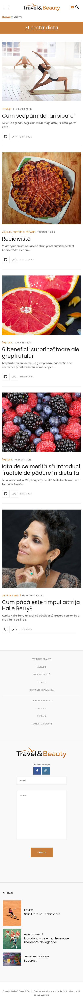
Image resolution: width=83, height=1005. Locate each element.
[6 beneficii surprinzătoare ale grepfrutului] (41, 305)
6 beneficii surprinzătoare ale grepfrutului (40, 352)
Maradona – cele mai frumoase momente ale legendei (46, 940)
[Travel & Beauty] (41, 7)
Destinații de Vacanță (41, 690)
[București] (13, 959)
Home (6, 17)
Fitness (6, 109)
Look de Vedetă (11, 595)
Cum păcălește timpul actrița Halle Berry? (41, 605)
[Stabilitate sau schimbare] (13, 913)
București (30, 961)
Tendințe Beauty (41, 659)
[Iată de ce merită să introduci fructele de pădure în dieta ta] (41, 422)
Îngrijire (7, 342)
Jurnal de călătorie (36, 956)
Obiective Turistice (42, 701)
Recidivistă (16, 239)
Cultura (41, 708)
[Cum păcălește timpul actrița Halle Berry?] (41, 549)
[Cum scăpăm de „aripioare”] (41, 71)
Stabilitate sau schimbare (42, 914)
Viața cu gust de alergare (18, 232)
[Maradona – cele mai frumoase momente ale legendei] (13, 939)
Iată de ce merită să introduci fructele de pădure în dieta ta (41, 469)
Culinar (41, 716)
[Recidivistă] (41, 188)
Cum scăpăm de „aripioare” (39, 115)
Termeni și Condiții (41, 724)
